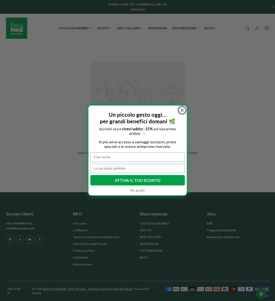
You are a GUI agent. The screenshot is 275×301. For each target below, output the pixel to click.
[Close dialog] (182, 110)
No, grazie (137, 190)
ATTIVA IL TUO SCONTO (137, 180)
